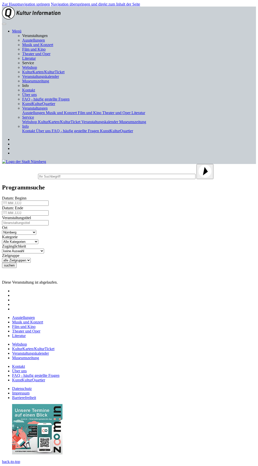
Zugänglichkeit (15, 246)
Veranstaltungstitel (17, 218)
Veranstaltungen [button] (35, 108)
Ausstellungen (33, 40)
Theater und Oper (36, 54)
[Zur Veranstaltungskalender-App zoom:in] (37, 453)
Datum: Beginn (15, 198)
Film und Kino (34, 49)
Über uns (29, 94)
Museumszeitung (35, 81)
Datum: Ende (13, 208)
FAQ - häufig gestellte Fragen (46, 99)
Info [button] (25, 126)
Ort (5, 227)
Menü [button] (16, 31)
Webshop (29, 67)
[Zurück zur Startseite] (31, 18)
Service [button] (28, 117)
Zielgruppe (11, 255)
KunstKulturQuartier (38, 104)
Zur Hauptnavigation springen (26, 4)
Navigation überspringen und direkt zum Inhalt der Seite (95, 4)
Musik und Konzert (37, 45)
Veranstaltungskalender (40, 76)
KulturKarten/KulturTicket (43, 72)
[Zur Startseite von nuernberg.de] (24, 161)
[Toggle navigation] (4, 24)
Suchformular (19, 176)
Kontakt (28, 90)
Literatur (29, 58)
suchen (9, 265)
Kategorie (11, 237)
